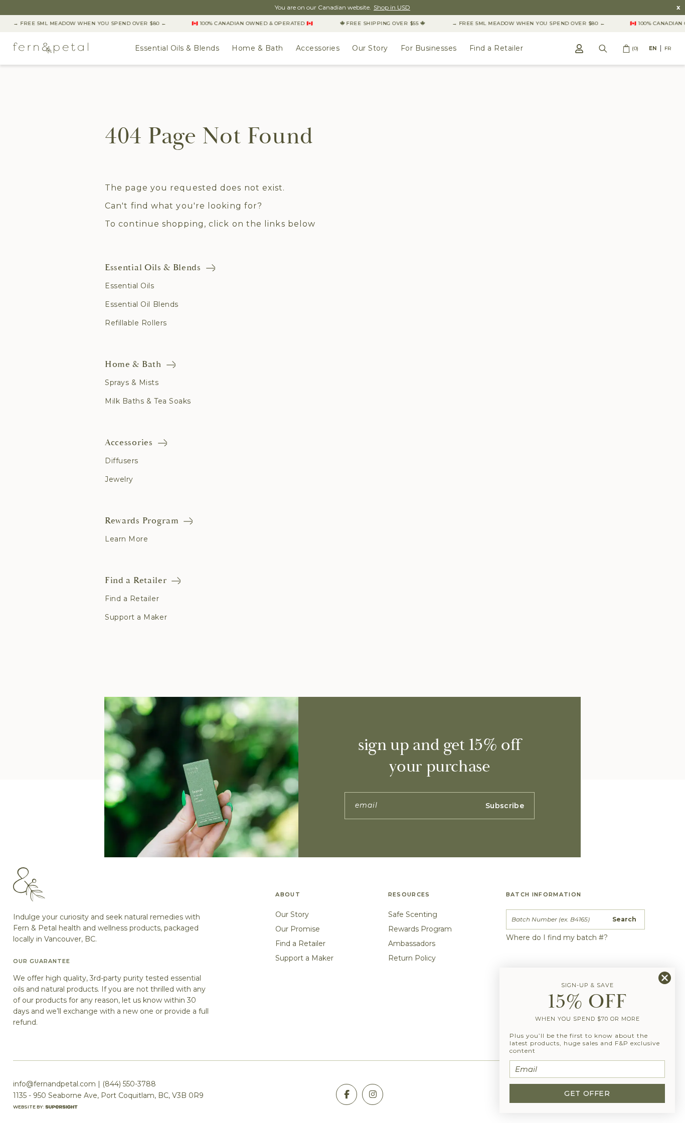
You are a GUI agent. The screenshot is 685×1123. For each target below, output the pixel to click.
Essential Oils (129, 285)
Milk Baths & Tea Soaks (148, 401)
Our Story (370, 48)
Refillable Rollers (136, 322)
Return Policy (412, 958)
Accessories (318, 48)
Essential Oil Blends (142, 304)
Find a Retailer (496, 48)
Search (624, 919)
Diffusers (121, 460)
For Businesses (429, 48)
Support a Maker (136, 617)
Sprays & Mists (132, 382)
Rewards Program (142, 520)
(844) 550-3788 (129, 1083)
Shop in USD (392, 7)
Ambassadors (411, 943)
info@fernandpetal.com (54, 1083)
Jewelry (119, 479)
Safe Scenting (412, 914)
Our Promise (297, 928)
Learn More (126, 538)
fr (668, 48)
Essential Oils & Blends (177, 48)
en (653, 48)
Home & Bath (257, 48)
